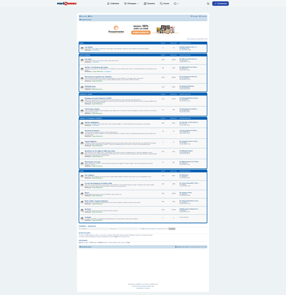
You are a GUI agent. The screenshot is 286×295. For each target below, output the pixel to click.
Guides (81, 43)
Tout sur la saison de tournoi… (189, 130)
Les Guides (89, 47)
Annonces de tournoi (92, 130)
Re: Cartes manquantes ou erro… (189, 200)
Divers (87, 193)
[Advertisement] (143, 266)
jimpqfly (184, 142)
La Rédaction (95, 50)
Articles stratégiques (92, 122)
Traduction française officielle (139, 286)
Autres (81, 171)
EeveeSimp (185, 78)
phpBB (138, 284)
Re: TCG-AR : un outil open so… (189, 122)
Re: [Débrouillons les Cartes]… (189, 67)
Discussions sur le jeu (92, 162)
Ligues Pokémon (91, 141)
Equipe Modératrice (98, 71)
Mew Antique (185, 87)
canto (183, 184)
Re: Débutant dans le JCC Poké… (189, 161)
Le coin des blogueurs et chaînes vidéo (98, 183)
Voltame (184, 163)
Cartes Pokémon (84, 55)
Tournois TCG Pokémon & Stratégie (90, 118)
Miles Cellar (151, 286)
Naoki (183, 210)
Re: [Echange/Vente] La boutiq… (189, 98)
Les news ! (88, 59)
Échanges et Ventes (85, 94)
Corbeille (88, 217)
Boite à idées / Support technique (96, 201)
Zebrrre (184, 68)
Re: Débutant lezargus (186, 150)
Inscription (92, 226)
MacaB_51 (185, 48)
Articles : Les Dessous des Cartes (96, 67)
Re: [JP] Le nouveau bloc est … (189, 59)
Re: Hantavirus (184, 175)
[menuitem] (90, 16)
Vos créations (89, 175)
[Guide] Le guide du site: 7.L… (189, 47)
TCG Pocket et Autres (92, 109)
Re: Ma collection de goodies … (189, 109)
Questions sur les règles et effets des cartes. (100, 151)
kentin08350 (185, 131)
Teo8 (128, 242)
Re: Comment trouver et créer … (189, 141)
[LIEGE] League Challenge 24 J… (189, 209)
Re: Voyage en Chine (186, 192)
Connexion (82, 226)
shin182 (184, 202)
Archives (88, 209)
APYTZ (184, 123)
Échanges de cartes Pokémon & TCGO (98, 98)
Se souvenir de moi (161, 228)
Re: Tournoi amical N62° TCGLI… (189, 183)
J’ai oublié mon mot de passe (147, 228)
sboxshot (184, 99)
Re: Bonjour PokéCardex (187, 86)
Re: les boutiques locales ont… (189, 76)
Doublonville (185, 110)
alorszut (184, 60)
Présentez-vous (90, 86)
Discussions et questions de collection (98, 77)
